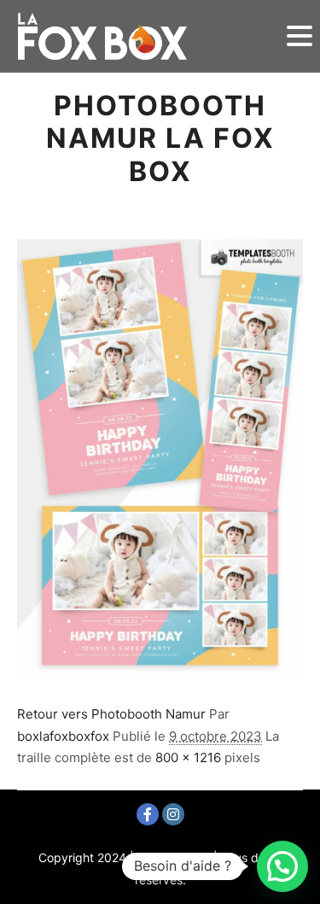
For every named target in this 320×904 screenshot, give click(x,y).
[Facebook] (148, 814)
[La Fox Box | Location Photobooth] (102, 36)
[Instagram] (173, 814)
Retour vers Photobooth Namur (111, 714)
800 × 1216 (188, 757)
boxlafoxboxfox (63, 736)
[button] (282, 866)
